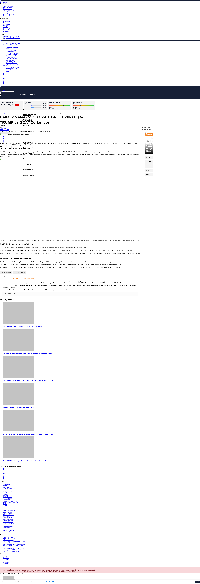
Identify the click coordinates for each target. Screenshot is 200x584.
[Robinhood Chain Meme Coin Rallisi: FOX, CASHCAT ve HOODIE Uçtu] (71, 367)
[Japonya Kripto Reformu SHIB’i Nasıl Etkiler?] (71, 394)
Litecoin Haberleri (11, 54)
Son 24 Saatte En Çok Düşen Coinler (13, 545)
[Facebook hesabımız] (3, 74)
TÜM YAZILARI (4, 130)
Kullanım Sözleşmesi (9, 495)
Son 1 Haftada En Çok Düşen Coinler (13, 548)
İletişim (5, 505)
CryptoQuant (6, 562)
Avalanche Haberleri (12, 53)
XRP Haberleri (7, 13)
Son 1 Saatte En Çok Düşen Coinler (13, 542)
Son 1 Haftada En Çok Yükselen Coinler (14, 547)
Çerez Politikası (7, 498)
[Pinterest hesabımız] (3, 81)
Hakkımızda (6, 484)
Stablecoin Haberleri (9, 16)
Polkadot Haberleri (11, 58)
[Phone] (12, 294)
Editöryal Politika (7, 499)
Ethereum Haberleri (8, 10)
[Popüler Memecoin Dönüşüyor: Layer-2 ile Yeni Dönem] (71, 313)
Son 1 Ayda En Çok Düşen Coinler (12, 551)
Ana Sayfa (4, 2)
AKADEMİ (6, 65)
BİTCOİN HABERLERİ (9, 44)
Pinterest (7, 28)
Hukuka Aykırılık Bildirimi (10, 501)
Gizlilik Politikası (7, 497)
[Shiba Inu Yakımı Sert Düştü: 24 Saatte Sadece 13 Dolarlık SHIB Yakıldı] (71, 421)
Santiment (6, 565)
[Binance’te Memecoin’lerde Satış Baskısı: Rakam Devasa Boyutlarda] (71, 340)
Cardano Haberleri (11, 51)
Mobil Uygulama (7, 491)
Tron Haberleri (10, 61)
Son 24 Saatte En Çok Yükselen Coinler (14, 544)
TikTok (6, 27)
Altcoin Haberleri (7, 9)
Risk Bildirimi (6, 494)
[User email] (15, 294)
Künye (5, 485)
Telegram (7, 31)
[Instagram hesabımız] (3, 77)
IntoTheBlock (6, 563)
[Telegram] (10, 294)
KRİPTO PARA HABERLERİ (11, 43)
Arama (11, 2)
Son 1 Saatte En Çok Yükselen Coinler (14, 541)
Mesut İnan (3, 128)
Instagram (7, 24)
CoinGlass (6, 559)
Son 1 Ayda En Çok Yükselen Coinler (13, 550)
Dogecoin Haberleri (11, 56)
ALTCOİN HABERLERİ (9, 46)
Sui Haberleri (10, 60)
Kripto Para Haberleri (9, 6)
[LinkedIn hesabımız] (3, 82)
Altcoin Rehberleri (11, 70)
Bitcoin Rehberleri (11, 68)
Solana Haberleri (8, 11)
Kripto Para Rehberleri (12, 67)
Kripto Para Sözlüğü (8, 540)
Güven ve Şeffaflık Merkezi (10, 488)
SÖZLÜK (5, 71)
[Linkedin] (5, 294)
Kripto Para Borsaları (9, 538)
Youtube (7, 25)
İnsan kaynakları (7, 490)
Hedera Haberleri (11, 57)
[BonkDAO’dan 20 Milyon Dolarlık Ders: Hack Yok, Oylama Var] (71, 447)
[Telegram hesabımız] (3, 84)
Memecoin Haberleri (8, 14)
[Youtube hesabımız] (4, 78)
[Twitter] (3, 294)
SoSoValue (6, 560)
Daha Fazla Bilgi (50, 581)
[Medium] (8, 294)
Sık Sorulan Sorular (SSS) (10, 502)
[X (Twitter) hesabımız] (3, 22)
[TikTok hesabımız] (3, 79)
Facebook (7, 21)
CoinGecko (6, 558)
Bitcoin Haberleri (7, 7)
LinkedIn (6, 29)
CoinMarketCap (7, 556)
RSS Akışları (6, 492)
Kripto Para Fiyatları (8, 537)
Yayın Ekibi (6, 487)
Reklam (5, 504)
